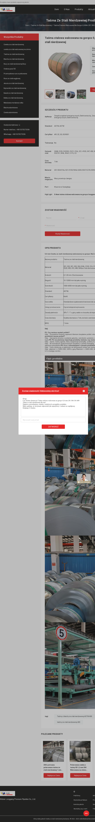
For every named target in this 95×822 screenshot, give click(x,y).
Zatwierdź (53, 427)
